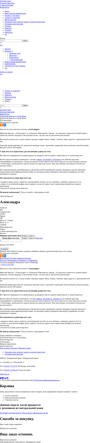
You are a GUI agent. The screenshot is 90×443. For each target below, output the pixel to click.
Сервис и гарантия (12, 18)
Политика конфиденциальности (47, 380)
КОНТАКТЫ (10, 64)
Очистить (39, 238)
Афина (39, 159)
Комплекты (4, 7)
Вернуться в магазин (8, 428)
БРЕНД (8, 49)
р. (1, 45)
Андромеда (47, 159)
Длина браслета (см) (10, 238)
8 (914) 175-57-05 (10, 366)
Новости (8, 28)
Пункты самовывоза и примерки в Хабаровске (19, 260)
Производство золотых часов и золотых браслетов (25, 22)
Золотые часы (5, 1)
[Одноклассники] (1, 125)
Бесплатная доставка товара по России (15, 258)
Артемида (57, 159)
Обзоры (8, 26)
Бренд (7, 11)
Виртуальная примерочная (15, 13)
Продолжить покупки (8, 348)
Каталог (8, 51)
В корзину (4, 249)
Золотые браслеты (7, 3)
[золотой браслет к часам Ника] (13, 116)
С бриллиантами (6, 5)
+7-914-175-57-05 (7, 265)
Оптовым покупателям (14, 24)
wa (6, 34)
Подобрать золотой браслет (11, 413)
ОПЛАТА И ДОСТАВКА (15, 66)
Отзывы (8, 30)
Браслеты (13, 55)
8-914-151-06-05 (6, 72)
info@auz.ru (4, 374)
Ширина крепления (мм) (10, 236)
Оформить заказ (24, 348)
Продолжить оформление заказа (35, 413)
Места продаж (10, 20)
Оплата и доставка (12, 16)
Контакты (9, 32)
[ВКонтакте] (4, 125)
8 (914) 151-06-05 (10, 370)
